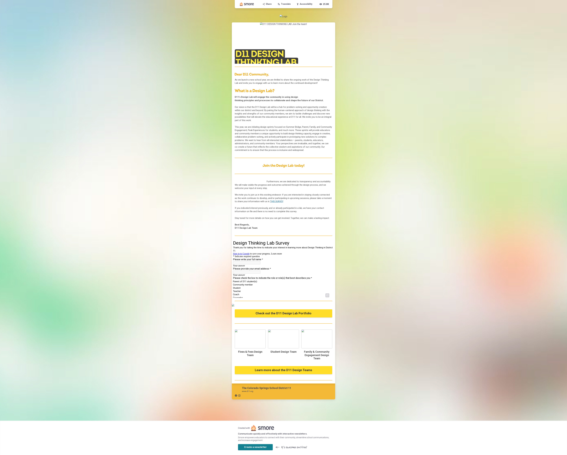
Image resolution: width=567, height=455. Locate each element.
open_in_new (327, 295)
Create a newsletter (255, 447)
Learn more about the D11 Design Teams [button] (283, 370)
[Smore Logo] (246, 4)
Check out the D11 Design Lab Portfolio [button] (283, 313)
